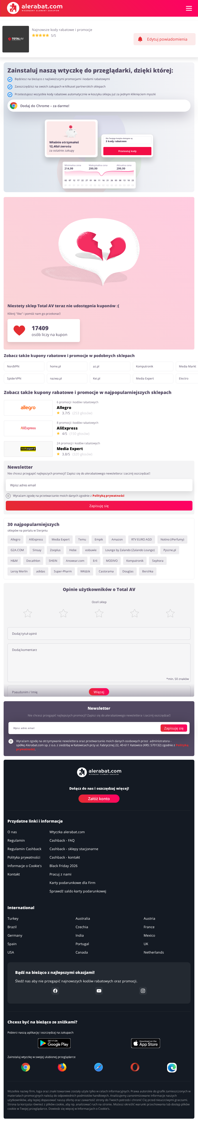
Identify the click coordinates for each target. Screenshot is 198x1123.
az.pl (96, 366)
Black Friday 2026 (64, 865)
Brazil (12, 927)
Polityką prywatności (108, 496)
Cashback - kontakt (65, 857)
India (80, 935)
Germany (14, 935)
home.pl (55, 366)
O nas (12, 832)
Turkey (12, 918)
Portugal (82, 943)
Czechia (82, 927)
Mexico (149, 935)
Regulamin (16, 840)
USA (10, 952)
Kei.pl (96, 378)
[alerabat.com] (34, 8)
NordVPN (13, 366)
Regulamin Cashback (24, 848)
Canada (82, 952)
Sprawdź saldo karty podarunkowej (78, 891)
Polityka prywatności (23, 857)
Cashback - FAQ (62, 840)
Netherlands (154, 952)
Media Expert (145, 378)
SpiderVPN (14, 378)
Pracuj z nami (60, 874)
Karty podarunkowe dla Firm (72, 882)
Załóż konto (99, 798)
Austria (149, 918)
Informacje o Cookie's (24, 865)
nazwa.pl (56, 378)
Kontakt (13, 874)
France (149, 927)
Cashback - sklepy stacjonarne (74, 848)
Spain (12, 943)
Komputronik (144, 366)
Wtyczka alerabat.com (67, 832)
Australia (83, 918)
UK (146, 943)
